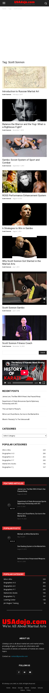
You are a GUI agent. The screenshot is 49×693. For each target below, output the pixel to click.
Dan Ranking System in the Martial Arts (31, 546)
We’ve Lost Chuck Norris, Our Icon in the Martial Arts (20, 414)
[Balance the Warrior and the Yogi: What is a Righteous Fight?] (24, 110)
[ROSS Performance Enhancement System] (24, 181)
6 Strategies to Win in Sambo (17, 228)
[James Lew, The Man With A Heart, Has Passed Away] (9, 492)
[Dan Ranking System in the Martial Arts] (9, 550)
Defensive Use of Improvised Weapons (31, 559)
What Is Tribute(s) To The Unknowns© (16, 419)
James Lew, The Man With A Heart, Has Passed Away (21, 396)
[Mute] (40, 383)
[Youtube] (30, 672)
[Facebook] (19, 672)
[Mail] (24, 672)
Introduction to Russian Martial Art (20, 91)
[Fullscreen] (44, 383)
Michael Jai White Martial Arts (28, 534)
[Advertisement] (24, 35)
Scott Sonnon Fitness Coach (17, 343)
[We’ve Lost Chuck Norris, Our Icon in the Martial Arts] (9, 517)
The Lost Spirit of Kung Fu (11, 409)
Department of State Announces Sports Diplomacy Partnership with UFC (20, 402)
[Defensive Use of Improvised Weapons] (9, 562)
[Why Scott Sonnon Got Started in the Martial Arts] (24, 247)
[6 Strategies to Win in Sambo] (24, 214)
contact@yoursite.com (19, 656)
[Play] (5, 383)
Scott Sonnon (6, 94)
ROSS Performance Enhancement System (24, 195)
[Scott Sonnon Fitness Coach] (24, 327)
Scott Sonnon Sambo (13, 307)
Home (4, 9)
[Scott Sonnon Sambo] (24, 288)
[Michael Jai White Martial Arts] (9, 537)
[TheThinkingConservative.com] (24, 623)
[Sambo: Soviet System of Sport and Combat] (24, 146)
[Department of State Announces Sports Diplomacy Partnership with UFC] (9, 505)
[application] (24, 372)
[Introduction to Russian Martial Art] (24, 77)
